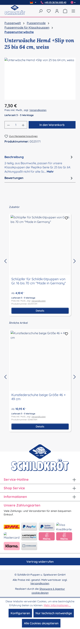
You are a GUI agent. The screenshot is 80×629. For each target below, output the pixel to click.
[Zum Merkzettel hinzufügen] (66, 218)
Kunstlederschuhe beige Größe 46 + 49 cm (38, 397)
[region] (40, 79)
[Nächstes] (74, 261)
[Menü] (72, 11)
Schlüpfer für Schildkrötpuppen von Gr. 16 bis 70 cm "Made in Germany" (38, 281)
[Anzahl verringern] (8, 125)
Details (40, 310)
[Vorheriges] (5, 261)
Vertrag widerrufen (40, 561)
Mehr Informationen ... (57, 605)
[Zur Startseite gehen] (14, 12)
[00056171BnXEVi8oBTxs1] (40, 79)
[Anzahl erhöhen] (23, 125)
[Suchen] (40, 11)
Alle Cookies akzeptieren (41, 623)
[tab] (39, 163)
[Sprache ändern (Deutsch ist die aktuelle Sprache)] (33, 2)
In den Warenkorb (52, 125)
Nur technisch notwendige (54, 613)
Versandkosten (38, 110)
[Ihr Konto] (57, 11)
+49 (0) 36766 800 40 (55, 2)
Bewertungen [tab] (13, 178)
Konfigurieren (20, 613)
